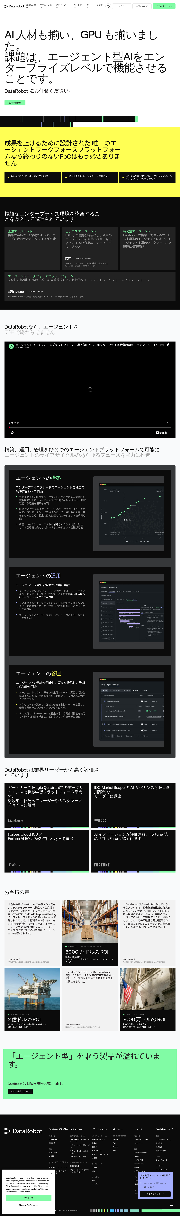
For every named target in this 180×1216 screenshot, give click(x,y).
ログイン (122, 6)
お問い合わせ (142, 6)
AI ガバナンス (97, 1151)
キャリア (159, 1143)
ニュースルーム (161, 1160)
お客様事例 (138, 1160)
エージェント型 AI (98, 1140)
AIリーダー (53, 1140)
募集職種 (159, 1147)
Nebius (115, 1147)
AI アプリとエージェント (58, 1167)
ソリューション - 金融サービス (80, 1152)
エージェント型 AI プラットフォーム (58, 1172)
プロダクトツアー (141, 1140)
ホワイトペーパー (141, 1171)
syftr (93, 1171)
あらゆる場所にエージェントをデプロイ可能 (52, 596)
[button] (31, 6)
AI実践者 (52, 1143)
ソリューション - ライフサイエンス (80, 1141)
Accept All (28, 1198)
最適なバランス (62, 524)
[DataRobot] (14, 6)
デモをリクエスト (164, 6)
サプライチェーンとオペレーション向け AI (80, 1171)
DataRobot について (163, 1140)
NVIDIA (115, 1140)
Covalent (95, 1167)
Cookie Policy (24, 1192)
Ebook (136, 1167)
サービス (95, 1184)
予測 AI (94, 1147)
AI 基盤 (94, 1158)
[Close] (51, 1174)
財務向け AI (74, 1166)
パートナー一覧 (161, 1169)
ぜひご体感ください (20, 1091)
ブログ (136, 1156)
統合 (93, 1181)
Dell (114, 1143)
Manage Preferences (28, 1205)
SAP (114, 1151)
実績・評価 (53, 1152)
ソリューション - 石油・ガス (80, 1146)
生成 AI (94, 1143)
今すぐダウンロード (155, 1194)
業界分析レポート (141, 1152)
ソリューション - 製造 (78, 1157)
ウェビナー (138, 1143)
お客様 (51, 1156)
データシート (139, 1164)
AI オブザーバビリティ (100, 1154)
